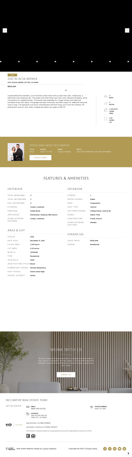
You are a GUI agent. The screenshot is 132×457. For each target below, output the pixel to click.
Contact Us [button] (66, 374)
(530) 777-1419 (46, 152)
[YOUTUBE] (119, 449)
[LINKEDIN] (114, 449)
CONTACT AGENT (40, 157)
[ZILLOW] (124, 449)
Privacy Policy (91, 449)
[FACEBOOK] (105, 449)
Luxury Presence (49, 449)
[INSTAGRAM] (110, 449)
